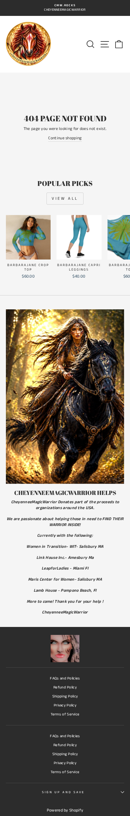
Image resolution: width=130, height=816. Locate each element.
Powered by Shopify (65, 810)
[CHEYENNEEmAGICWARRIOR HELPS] (65, 396)
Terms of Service (65, 714)
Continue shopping (64, 138)
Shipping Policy (65, 696)
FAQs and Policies (65, 678)
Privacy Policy (65, 705)
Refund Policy (65, 687)
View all (65, 198)
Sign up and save (63, 792)
